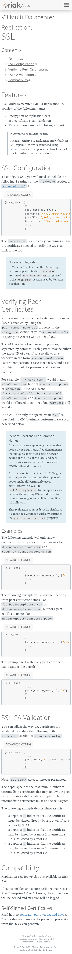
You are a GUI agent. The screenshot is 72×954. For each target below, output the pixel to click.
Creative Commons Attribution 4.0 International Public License (36, 940)
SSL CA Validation (21, 75)
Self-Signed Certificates (26, 908)
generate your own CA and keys (42, 914)
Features (14, 59)
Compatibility (20, 867)
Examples (12, 531)
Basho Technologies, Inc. (45, 947)
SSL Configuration (21, 64)
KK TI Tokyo (45, 950)
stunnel (15, 149)
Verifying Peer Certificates (27, 69)
